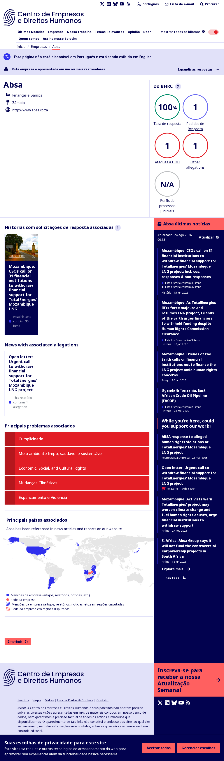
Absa (56, 46)
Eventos (23, 700)
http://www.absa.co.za (30, 110)
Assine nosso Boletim (60, 38)
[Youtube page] (121, 4)
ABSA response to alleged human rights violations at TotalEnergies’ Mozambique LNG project (186, 444)
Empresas (55, 32)
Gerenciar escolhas (198, 747)
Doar (147, 32)
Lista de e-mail (181, 4)
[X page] (102, 4)
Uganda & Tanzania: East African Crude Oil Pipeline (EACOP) (184, 395)
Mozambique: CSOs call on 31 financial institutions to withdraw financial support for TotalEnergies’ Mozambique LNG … (23, 287)
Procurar (211, 4)
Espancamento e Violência (43, 497)
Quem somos (29, 38)
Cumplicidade (31, 438)
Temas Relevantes (109, 32)
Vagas (37, 700)
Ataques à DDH (167, 162)
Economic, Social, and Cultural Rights (52, 468)
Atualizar (206, 237)
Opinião (134, 32)
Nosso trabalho (79, 32)
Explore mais (172, 569)
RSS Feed (172, 578)
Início (21, 46)
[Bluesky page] (115, 4)
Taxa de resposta (167, 123)
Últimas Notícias (31, 32)
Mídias (49, 700)
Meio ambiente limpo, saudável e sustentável (61, 453)
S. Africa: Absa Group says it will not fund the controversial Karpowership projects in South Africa (189, 548)
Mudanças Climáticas (38, 482)
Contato (102, 700)
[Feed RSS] (128, 4)
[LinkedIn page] (108, 4)
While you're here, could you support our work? (188, 423)
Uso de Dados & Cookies (75, 700)
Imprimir (15, 641)
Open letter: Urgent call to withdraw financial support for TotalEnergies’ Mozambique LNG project (23, 373)
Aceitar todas (159, 747)
